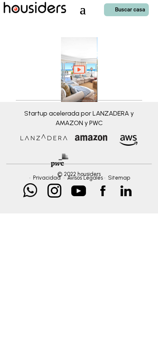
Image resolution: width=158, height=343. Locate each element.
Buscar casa (130, 9)
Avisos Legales (85, 177)
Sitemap (119, 177)
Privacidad (47, 177)
